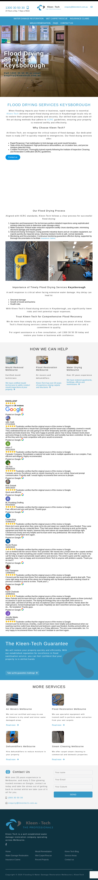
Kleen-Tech (13, 114)
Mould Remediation (40, 23)
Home (8, 851)
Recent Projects (42, 860)
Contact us (66, 23)
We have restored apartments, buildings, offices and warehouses (79, 382)
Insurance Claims (79, 19)
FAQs (55, 23)
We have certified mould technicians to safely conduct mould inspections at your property (17, 386)
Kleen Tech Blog (72, 851)
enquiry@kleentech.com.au (22, 803)
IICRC (50, 120)
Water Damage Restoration (29, 19)
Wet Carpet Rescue (57, 19)
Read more (11, 725)
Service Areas (71, 856)
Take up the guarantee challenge (21, 673)
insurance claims (48, 238)
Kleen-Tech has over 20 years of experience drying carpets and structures (48, 385)
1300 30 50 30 (15, 798)
